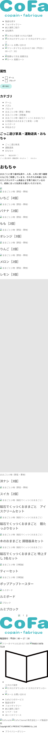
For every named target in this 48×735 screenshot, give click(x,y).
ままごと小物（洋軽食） (16, 114)
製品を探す (10, 21)
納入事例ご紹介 (12, 27)
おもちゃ (9, 150)
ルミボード (10, 124)
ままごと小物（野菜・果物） (18, 111)
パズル (8, 105)
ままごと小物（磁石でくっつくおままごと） (25, 117)
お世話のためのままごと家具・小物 (21, 121)
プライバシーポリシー (15, 731)
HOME (2, 155)
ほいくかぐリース (13, 714)
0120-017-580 (22, 643)
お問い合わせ (19, 45)
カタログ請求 (25, 35)
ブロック (12, 81)
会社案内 (9, 30)
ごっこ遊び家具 (12, 144)
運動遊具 (9, 147)
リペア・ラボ (11, 711)
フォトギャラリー (13, 24)
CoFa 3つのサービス (14, 699)
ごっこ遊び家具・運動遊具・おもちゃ (13, 158)
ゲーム (11, 78)
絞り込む (6, 86)
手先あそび (10, 127)
